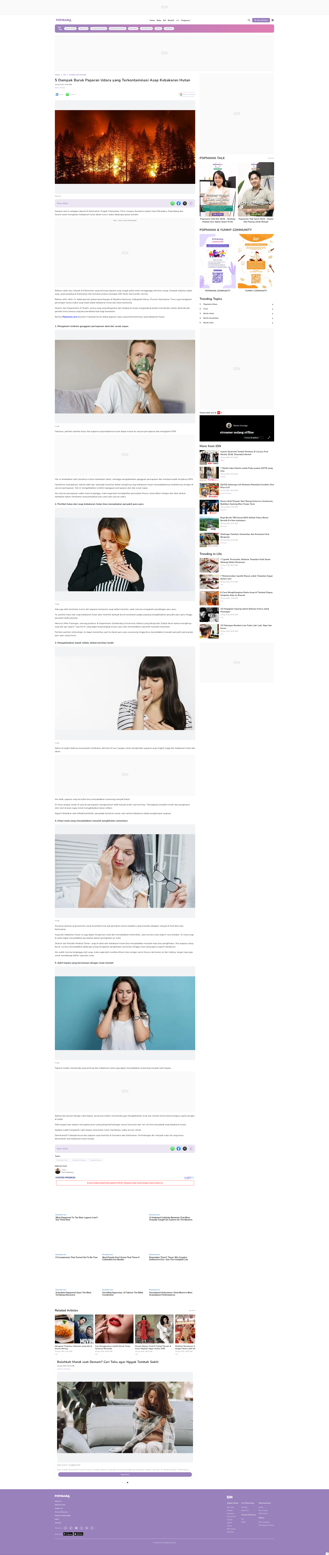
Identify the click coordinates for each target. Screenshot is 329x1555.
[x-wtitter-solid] (185, 203)
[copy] (191, 203)
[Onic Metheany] (58, 1168)
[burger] (272, 20)
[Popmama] (64, 20)
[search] (249, 20)
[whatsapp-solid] (172, 203)
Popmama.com (70, 314)
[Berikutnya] (195, 1310)
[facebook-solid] (179, 203)
